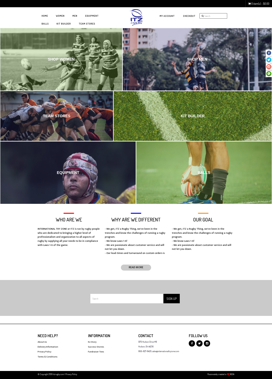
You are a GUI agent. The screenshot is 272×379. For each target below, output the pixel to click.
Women (60, 15)
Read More (136, 267)
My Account (167, 15)
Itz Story (92, 342)
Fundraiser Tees (96, 352)
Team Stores (87, 23)
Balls (45, 23)
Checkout (189, 15)
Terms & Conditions (47, 357)
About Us (42, 342)
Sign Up (172, 299)
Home (45, 15)
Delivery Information (48, 347)
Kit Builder (64, 23)
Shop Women (61, 59)
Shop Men (197, 59)
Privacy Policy (44, 352)
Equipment (92, 15)
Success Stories (96, 347)
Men (74, 15)
